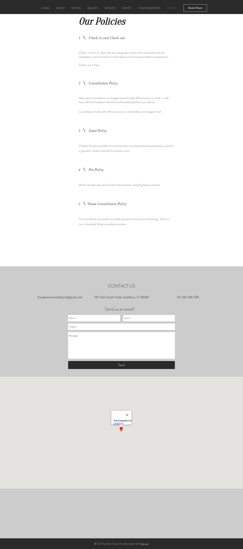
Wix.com (144, 543)
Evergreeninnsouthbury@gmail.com (59, 297)
